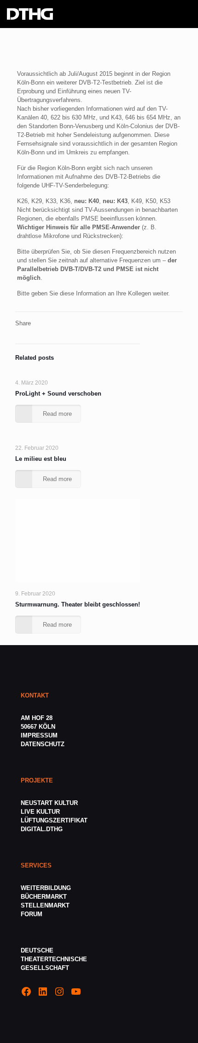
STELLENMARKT (45, 905)
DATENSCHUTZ (43, 744)
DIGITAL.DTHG (42, 829)
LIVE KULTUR (40, 811)
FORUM (31, 914)
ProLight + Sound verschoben (58, 393)
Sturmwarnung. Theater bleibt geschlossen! (77, 604)
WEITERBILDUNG (46, 887)
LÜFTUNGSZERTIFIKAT (54, 820)
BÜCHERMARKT (44, 896)
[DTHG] (30, 13)
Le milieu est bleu (40, 458)
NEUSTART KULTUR (49, 802)
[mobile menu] (185, 14)
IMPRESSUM (39, 735)
